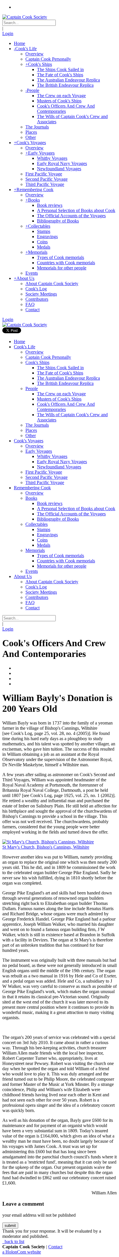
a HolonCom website (21, 1251)
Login (7, 33)
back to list (13, 1241)
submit (10, 1225)
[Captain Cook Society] (24, 17)
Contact (55, 1246)
